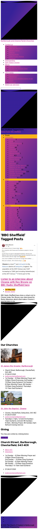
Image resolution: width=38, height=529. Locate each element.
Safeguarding (10, 61)
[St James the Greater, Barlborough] (11, 362)
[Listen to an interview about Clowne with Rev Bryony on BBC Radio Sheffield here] (19, 274)
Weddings (13, 77)
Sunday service (15, 194)
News (11, 155)
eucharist (12, 184)
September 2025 (15, 230)
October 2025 (14, 228)
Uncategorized (14, 176)
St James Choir (15, 67)
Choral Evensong (15, 143)
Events (11, 147)
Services (12, 164)
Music (7, 65)
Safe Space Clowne (12, 63)
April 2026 (13, 216)
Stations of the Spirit (16, 168)
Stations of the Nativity (17, 166)
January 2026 (14, 222)
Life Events (9, 73)
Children (12, 139)
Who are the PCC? (16, 49)
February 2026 (14, 220)
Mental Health (14, 153)
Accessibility (14, 55)
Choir (11, 141)
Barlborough (13, 182)
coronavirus (13, 202)
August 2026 (14, 208)
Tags (7, 180)
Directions (9, 452)
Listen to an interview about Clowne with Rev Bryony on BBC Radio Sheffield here (17, 282)
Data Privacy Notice (16, 57)
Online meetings (15, 158)
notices (12, 192)
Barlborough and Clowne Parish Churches (17, 41)
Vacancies (13, 178)
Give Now (4, 438)
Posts (8, 132)
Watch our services (12, 85)
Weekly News (14, 51)
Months (8, 206)
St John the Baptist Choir (18, 69)
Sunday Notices (15, 170)
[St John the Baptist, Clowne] (11, 404)
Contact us (9, 45)
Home (3, 132)
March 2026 (13, 218)
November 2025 (15, 226)
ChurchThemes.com (27, 527)
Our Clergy (13, 47)
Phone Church (14, 160)
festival (12, 204)
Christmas (13, 145)
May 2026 (13, 214)
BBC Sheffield (16, 132)
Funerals (12, 83)
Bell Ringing (13, 71)
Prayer (11, 162)
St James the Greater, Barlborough (17, 366)
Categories (9, 137)
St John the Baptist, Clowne (13, 408)
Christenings (14, 75)
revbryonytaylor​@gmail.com (15, 376)
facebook (12, 200)
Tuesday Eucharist (16, 174)
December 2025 (15, 224)
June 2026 (13, 212)
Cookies (12, 59)
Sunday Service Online (17, 172)
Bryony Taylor (10, 292)
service (12, 196)
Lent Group (13, 151)
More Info (8, 450)
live (10, 198)
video (11, 190)
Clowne (12, 188)
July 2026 (13, 210)
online (11, 186)
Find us (12, 53)
